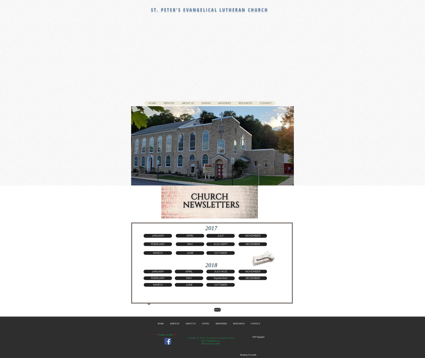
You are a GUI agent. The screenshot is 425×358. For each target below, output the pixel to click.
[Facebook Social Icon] (168, 341)
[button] (220, 236)
